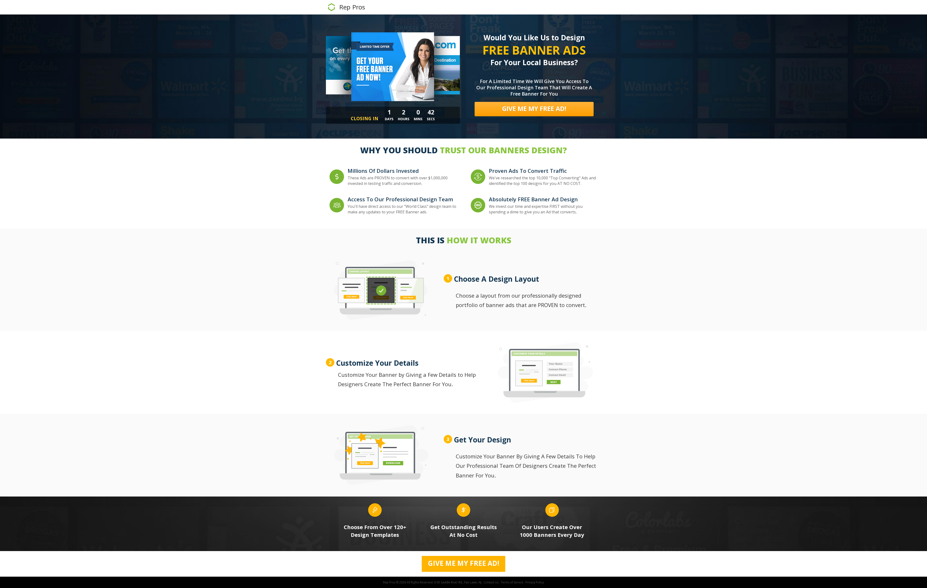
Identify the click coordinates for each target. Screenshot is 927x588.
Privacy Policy (535, 582)
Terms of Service (512, 582)
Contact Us (491, 582)
